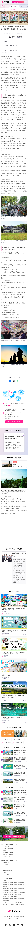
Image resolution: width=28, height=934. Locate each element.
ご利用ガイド (6, 862)
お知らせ (5, 872)
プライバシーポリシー (14, 916)
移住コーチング (6, 856)
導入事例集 (5, 864)
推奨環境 (22, 916)
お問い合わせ (11, 918)
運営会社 (18, 918)
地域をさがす (6, 850)
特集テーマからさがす (8, 852)
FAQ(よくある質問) (7, 870)
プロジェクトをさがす (8, 848)
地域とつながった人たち (8, 854)
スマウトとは (6, 846)
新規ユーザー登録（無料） (14, 836)
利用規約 (6, 916)
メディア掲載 (6, 874)
